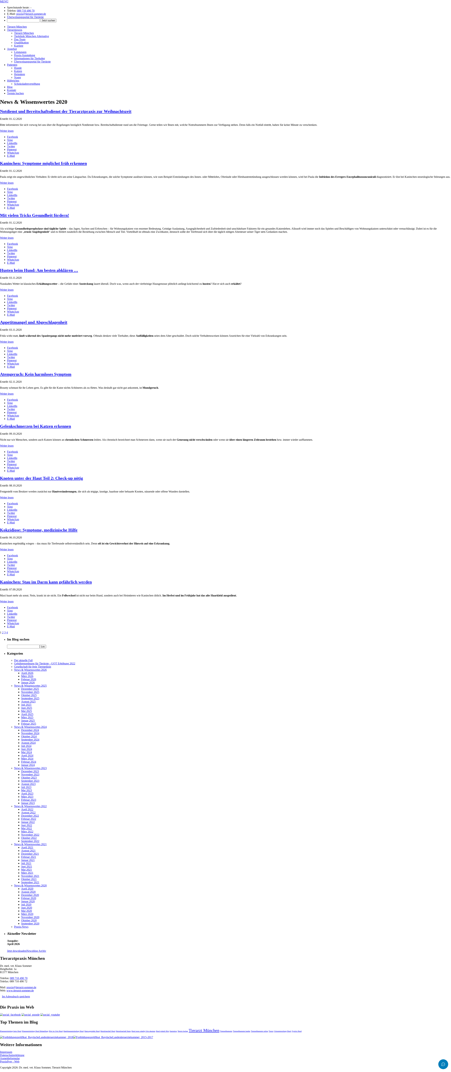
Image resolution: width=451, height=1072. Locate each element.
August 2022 (28, 812)
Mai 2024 (26, 752)
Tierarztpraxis (14, 29)
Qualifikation (21, 42)
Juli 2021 (26, 863)
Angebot (12, 48)
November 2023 (30, 774)
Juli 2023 (26, 787)
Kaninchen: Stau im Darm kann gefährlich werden (46, 582)
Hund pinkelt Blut (162, 1031)
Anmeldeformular (10, 1058)
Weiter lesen (7, 130)
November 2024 (30, 733)
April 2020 (27, 888)
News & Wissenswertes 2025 (30, 685)
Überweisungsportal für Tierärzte (25, 17)
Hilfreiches (13, 80)
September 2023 (30, 780)
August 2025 (28, 701)
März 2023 (27, 796)
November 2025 (30, 692)
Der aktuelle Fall (23, 660)
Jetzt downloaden (16, 950)
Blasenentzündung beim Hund (10, 1031)
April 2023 (27, 793)
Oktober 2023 (29, 777)
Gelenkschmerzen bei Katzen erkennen (35, 426)
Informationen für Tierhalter (29, 58)
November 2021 (30, 875)
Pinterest (12, 149)
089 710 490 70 (26, 10)
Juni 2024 (26, 749)
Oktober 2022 (29, 837)
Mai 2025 (26, 711)
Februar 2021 (28, 856)
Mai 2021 (26, 869)
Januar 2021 (28, 860)
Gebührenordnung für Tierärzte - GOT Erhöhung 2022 (44, 663)
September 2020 (30, 923)
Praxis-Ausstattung (24, 55)
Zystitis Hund (297, 1031)
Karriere (18, 45)
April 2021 (27, 847)
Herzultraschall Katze (123, 1031)
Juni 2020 (26, 907)
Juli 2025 (26, 704)
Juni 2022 (26, 825)
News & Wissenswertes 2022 (30, 806)
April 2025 (27, 714)
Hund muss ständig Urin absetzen (143, 1031)
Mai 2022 (26, 828)
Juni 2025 (26, 707)
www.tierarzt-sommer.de (20, 990)
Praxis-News (21, 926)
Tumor (271, 1031)
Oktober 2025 (29, 695)
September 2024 (30, 739)
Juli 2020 (26, 904)
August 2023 (28, 784)
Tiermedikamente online (259, 1031)
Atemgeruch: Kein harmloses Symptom (35, 374)
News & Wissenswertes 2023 (30, 768)
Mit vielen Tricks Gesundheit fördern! (34, 215)
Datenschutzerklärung (12, 1055)
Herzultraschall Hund (107, 1031)
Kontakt (11, 90)
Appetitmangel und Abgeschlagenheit (33, 322)
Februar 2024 (28, 761)
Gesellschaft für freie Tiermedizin (32, 666)
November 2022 (30, 834)
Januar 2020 (28, 901)
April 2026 (27, 672)
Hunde (18, 67)
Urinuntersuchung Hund (282, 1031)
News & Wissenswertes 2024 (30, 726)
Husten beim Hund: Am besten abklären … (39, 270)
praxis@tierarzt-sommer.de (31, 13)
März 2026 (27, 676)
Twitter (11, 146)
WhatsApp (13, 152)
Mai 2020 (26, 910)
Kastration (173, 1031)
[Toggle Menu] (443, 1064)
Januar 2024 (28, 764)
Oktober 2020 (29, 920)
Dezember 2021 (30, 853)
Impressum (6, 1052)
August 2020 (28, 891)
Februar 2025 (28, 723)
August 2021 (28, 850)
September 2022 (30, 841)
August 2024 (28, 742)
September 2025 (30, 698)
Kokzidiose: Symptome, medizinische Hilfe (39, 530)
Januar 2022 (28, 822)
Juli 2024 (26, 745)
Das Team (19, 39)
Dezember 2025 (30, 688)
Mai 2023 (26, 790)
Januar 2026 (28, 682)
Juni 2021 (26, 866)
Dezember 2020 (30, 895)
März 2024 (27, 758)
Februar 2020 (28, 898)
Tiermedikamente (226, 1031)
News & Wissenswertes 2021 (30, 844)
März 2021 (27, 872)
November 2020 (30, 917)
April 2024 (27, 755)
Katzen (18, 71)
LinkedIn (12, 143)
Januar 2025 (28, 720)
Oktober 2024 (29, 736)
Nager (17, 77)
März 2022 (27, 831)
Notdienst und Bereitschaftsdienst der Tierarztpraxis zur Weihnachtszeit (65, 111)
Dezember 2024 (30, 730)
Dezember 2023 (30, 771)
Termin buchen (15, 93)
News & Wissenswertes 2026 (30, 669)
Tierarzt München (17, 26)
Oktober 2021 (29, 879)
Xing (10, 139)
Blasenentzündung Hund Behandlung (35, 1031)
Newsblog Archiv (36, 950)
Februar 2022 (28, 818)
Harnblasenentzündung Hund (73, 1031)
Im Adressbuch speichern (16, 996)
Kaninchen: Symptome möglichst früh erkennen (43, 163)
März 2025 (27, 717)
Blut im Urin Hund (56, 1031)
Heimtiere (19, 74)
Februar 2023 (28, 799)
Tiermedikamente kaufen (241, 1031)
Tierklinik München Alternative (31, 36)
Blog (10, 86)
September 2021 (30, 882)
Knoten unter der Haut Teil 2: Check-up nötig (41, 478)
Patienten (12, 64)
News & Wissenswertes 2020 (30, 885)
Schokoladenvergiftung (27, 83)
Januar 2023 (28, 803)
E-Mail (11, 155)
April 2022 (27, 809)
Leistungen (20, 52)
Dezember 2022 (30, 815)
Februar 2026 (28, 679)
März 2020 (27, 914)
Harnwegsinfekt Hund (92, 1031)
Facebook (12, 136)
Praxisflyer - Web (9, 1061)
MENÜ (4, 1)
